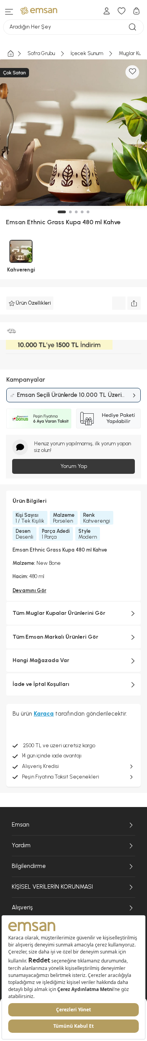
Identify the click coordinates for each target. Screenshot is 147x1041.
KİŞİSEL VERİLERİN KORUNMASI (52, 886)
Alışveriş (22, 907)
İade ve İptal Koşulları (41, 684)
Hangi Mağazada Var (41, 660)
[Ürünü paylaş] (134, 303)
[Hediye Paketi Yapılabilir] (108, 418)
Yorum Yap (73, 466)
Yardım (21, 845)
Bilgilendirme (29, 866)
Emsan (20, 824)
